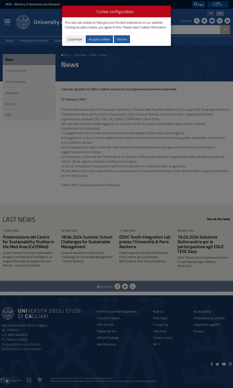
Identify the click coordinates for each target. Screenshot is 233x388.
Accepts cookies (99, 39)
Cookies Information (152, 27)
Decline (122, 39)
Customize (75, 39)
